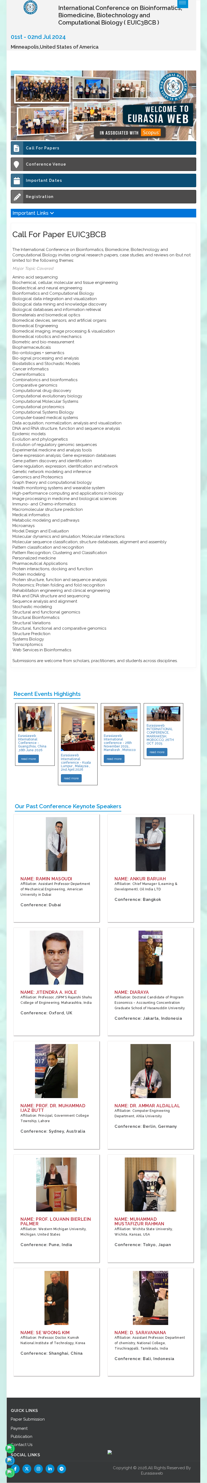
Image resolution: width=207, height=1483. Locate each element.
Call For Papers (42, 148)
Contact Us (21, 1444)
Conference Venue (46, 164)
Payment (19, 1428)
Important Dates (44, 180)
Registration (40, 196)
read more (28, 759)
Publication (21, 1436)
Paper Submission (28, 1419)
